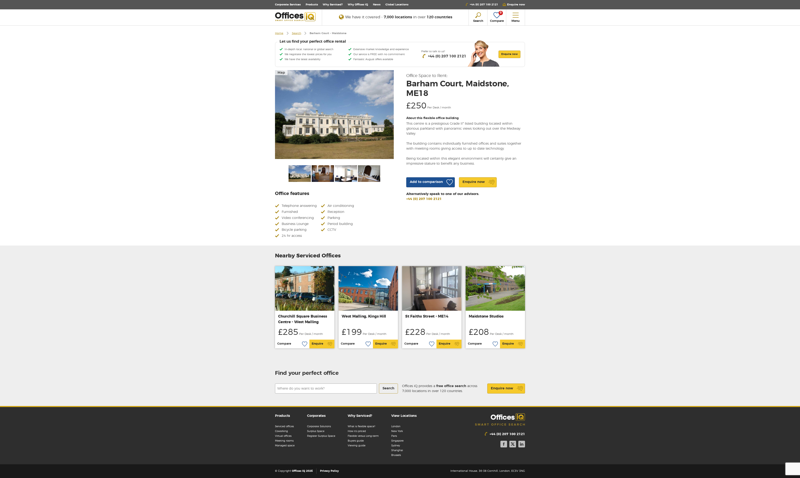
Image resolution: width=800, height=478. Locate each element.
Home (279, 33)
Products (312, 4)
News (376, 4)
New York (397, 431)
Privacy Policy (329, 471)
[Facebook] (503, 445)
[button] (513, 4)
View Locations (404, 415)
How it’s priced (357, 431)
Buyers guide (356, 441)
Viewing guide (356, 445)
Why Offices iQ (358, 4)
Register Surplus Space (321, 436)
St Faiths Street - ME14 (426, 316)
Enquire (317, 343)
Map (281, 72)
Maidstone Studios (486, 316)
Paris (394, 436)
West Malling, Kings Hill (364, 316)
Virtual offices (283, 436)
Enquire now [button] (509, 54)
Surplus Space (315, 431)
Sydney (395, 445)
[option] (334, 114)
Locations (396, 4)
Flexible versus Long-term (363, 436)
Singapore (397, 441)
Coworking (281, 431)
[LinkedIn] (521, 445)
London (395, 426)
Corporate (288, 4)
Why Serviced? (333, 4)
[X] (512, 445)
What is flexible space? (361, 426)
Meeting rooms (284, 441)
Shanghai (397, 450)
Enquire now (502, 388)
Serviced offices (284, 426)
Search (296, 33)
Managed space (285, 445)
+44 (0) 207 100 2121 (424, 199)
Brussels (396, 455)
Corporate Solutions (319, 426)
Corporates (316, 415)
